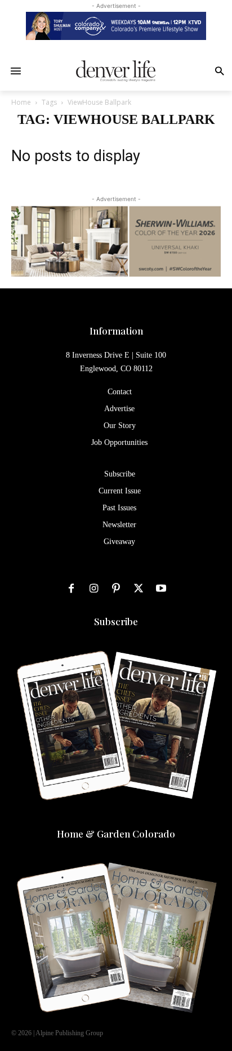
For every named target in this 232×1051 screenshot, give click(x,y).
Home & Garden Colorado (116, 833)
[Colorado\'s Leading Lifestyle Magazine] (116, 71)
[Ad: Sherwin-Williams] (116, 241)
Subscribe (116, 621)
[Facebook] (71, 589)
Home (21, 102)
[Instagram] (93, 589)
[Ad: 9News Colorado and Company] (116, 26)
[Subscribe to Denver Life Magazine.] (116, 726)
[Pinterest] (116, 589)
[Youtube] (161, 589)
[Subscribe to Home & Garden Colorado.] (116, 939)
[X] (138, 589)
